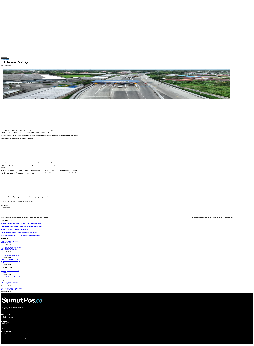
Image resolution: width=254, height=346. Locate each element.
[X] (17, 103)
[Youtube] (8, 311)
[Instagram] (3, 311)
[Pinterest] (22, 103)
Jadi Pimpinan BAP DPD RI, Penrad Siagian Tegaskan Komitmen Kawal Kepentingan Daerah (11, 261)
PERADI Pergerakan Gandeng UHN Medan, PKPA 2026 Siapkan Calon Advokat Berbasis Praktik (21, 226)
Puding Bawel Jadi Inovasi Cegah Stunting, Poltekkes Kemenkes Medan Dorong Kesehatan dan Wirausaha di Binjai (11, 248)
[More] (31, 103)
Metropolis (5, 57)
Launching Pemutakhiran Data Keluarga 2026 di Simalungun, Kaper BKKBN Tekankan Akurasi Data (11, 271)
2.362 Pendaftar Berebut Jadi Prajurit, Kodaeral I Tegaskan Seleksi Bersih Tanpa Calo (19, 232)
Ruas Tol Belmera (7, 207)
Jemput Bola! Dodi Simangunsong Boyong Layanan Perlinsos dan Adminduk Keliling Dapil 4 (21, 223)
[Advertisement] (127, 51)
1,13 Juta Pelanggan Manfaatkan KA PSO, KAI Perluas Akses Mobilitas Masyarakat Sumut (20, 235)
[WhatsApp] (27, 103)
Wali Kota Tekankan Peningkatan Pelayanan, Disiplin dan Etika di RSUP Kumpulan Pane (212, 217)
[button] (57, 36)
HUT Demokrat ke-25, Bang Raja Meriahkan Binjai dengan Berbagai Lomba (11, 277)
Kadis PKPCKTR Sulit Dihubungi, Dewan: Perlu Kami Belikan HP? (14, 229)
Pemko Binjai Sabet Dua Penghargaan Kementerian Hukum (10, 242)
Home (2, 57)
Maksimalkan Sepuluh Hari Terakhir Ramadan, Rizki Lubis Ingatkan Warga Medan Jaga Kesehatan (24, 217)
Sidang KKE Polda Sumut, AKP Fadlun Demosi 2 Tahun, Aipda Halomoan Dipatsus (11, 289)
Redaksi (6, 205)
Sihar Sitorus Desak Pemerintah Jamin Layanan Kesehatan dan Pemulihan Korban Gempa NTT (11, 255)
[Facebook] (12, 103)
